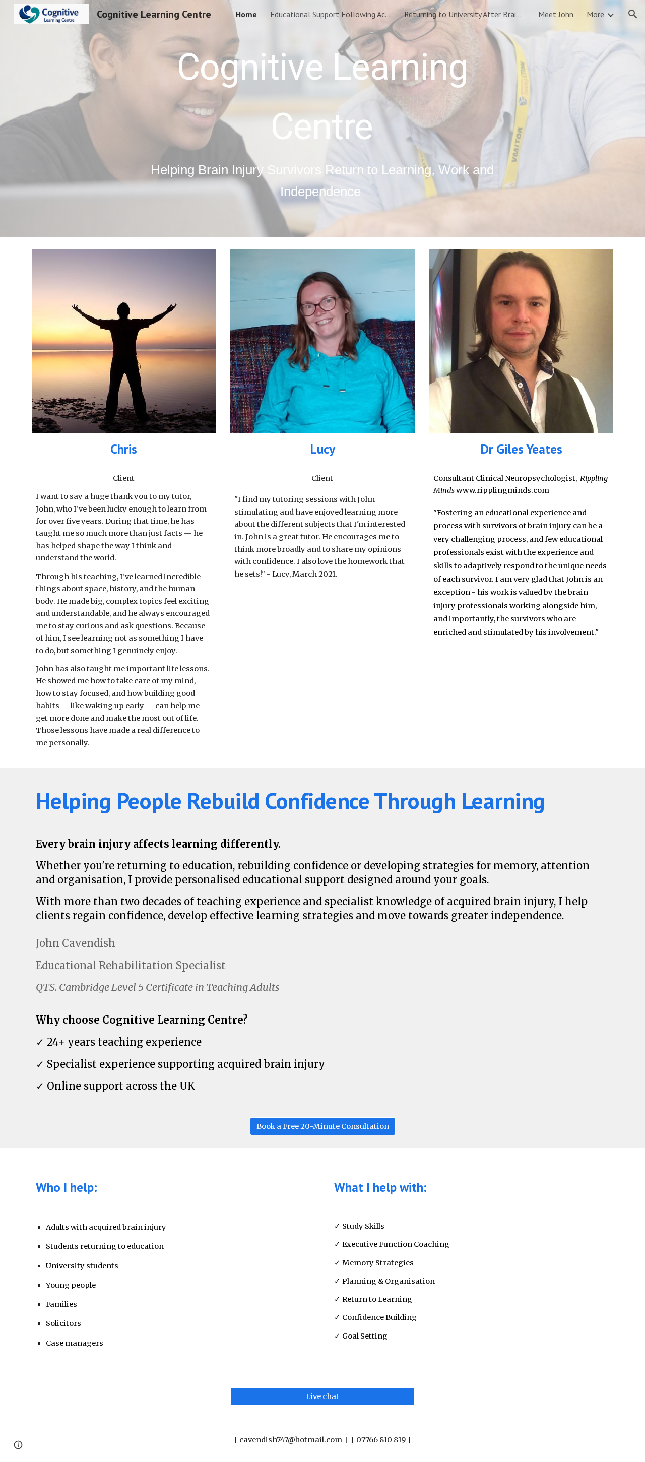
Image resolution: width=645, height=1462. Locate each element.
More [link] (595, 14)
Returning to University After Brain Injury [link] (464, 14)
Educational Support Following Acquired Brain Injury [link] (330, 14)
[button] (633, 14)
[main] (322, 118)
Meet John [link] (555, 14)
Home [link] (246, 14)
